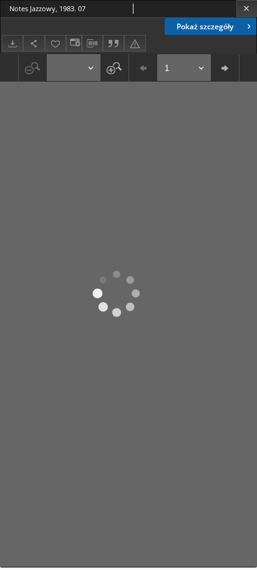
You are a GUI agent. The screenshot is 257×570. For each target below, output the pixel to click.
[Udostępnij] (33, 43)
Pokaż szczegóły (205, 26)
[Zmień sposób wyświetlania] (73, 43)
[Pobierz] (12, 43)
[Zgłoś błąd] (134, 43)
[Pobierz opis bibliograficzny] (92, 43)
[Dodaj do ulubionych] (55, 43)
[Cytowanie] (113, 43)
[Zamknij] (246, 8)
